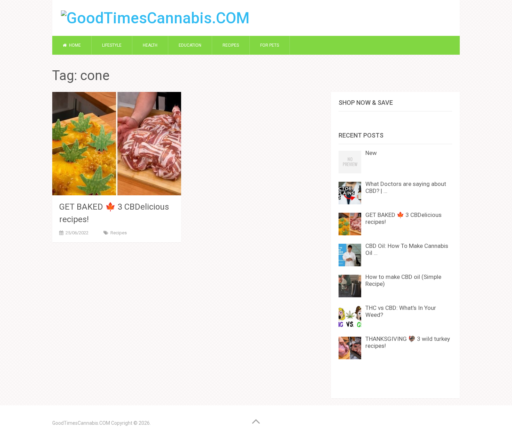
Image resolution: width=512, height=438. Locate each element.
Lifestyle (112, 45)
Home (74, 45)
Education (190, 45)
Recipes (231, 45)
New (371, 152)
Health (150, 45)
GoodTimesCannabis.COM (81, 423)
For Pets (269, 45)
